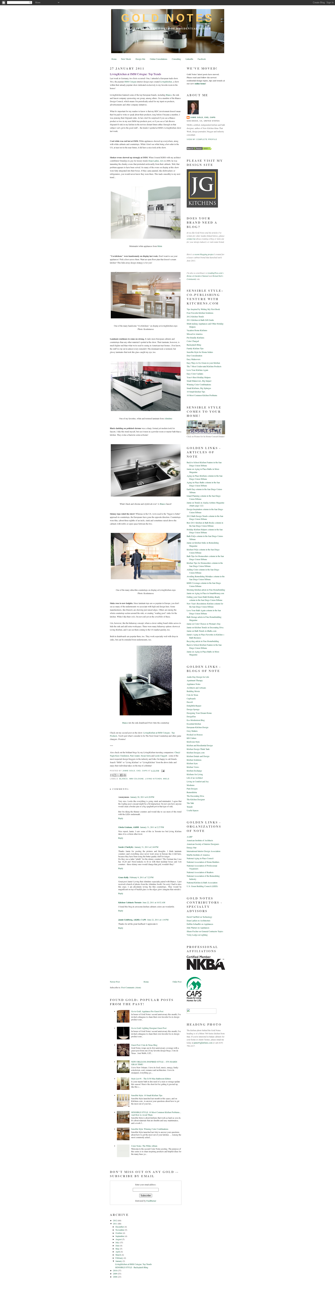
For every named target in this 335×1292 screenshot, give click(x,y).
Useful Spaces (193, 810)
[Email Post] (162, 771)
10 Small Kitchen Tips (196, 391)
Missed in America (194, 334)
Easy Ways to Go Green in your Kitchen (203, 363)
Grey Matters (192, 731)
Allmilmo (168, 418)
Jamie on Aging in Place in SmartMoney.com (205, 593)
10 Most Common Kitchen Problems (202, 395)
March (118, 1254)
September (120, 1236)
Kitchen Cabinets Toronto (130, 902)
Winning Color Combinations (199, 384)
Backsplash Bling (194, 344)
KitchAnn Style (193, 741)
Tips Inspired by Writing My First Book (203, 309)
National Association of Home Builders (203, 862)
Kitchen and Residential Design (200, 745)
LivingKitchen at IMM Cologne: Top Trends (133, 1264)
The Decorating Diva (195, 796)
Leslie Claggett (161, 755)
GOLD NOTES (167, 18)
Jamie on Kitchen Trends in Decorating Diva (205, 627)
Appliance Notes (193, 684)
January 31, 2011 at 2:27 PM (152, 827)
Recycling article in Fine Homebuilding (203, 641)
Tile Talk (190, 803)
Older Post (177, 981)
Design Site (140, 59)
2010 (115, 1270)
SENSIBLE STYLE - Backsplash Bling (131, 1267)
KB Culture (191, 738)
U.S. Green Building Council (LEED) (202, 886)
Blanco (169, 95)
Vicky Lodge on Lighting (197, 935)
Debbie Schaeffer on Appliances (200, 924)
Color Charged (193, 341)
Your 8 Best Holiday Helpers (199, 377)
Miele (159, 246)
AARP (189, 836)
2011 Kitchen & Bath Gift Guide (200, 320)
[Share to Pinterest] (124, 775)
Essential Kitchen (194, 724)
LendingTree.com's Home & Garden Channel (205, 274)
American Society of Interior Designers (203, 844)
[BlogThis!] (115, 775)
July (118, 1242)
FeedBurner (151, 1200)
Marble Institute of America (198, 855)
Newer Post (115, 981)
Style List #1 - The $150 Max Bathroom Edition (151, 1078)
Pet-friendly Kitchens (195, 337)
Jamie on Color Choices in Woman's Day (204, 623)
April (118, 1251)
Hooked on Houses (195, 734)
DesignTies (191, 716)
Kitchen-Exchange (194, 770)
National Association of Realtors (200, 872)
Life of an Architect (195, 778)
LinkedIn (189, 59)
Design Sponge (193, 709)
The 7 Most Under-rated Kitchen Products (204, 366)
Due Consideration (194, 355)
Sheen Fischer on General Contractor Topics (205, 931)
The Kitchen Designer (196, 799)
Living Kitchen (153, 779)
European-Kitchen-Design (197, 727)
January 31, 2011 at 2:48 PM (146, 847)
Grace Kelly (123, 877)
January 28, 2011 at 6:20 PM (142, 797)
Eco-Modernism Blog (196, 720)
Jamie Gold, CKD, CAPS (202, 117)
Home (114, 59)
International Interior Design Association (203, 851)
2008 (115, 1276)
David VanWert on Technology (199, 917)
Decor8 (190, 702)
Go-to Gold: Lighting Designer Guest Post (148, 1028)
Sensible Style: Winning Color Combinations (149, 1129)
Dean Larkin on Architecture (198, 920)
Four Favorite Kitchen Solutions (200, 313)
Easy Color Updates (195, 373)
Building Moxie (193, 691)
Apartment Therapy (195, 680)
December (120, 1226)
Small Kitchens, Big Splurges (199, 388)
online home (200, 83)
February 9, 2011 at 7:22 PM (142, 877)
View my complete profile (202, 139)
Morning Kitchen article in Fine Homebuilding (206, 589)
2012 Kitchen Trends (195, 316)
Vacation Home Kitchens (197, 330)
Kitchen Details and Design (198, 756)
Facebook (202, 59)
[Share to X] (118, 775)
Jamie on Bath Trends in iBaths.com (201, 631)
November (120, 1230)
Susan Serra (146, 755)
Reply (120, 818)
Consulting (176, 59)
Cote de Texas (192, 695)
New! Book (126, 59)
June (118, 1245)
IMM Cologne (130, 81)
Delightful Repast (194, 705)
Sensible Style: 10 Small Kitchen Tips (146, 1095)
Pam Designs (192, 788)
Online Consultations (158, 59)
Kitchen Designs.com (195, 752)
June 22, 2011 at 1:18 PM (158, 919)
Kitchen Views (193, 767)
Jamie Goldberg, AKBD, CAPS (132, 919)
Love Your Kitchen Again (197, 370)
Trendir (190, 806)
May (118, 1248)
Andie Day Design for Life (198, 677)
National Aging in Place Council (200, 858)
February (120, 1258)
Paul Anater (135, 755)
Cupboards (191, 698)
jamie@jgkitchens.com (203, 1042)
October (119, 1233)
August (119, 1239)
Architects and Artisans (196, 687)
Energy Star (191, 847)
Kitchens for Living (195, 774)
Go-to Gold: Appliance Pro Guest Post (147, 1011)
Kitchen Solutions (194, 760)
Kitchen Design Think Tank (198, 749)
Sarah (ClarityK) (125, 847)
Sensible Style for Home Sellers (200, 352)
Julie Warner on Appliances (198, 927)
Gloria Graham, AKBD (128, 827)
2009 (115, 1273)
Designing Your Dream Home (199, 713)
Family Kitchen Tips (195, 348)
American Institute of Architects (200, 840)
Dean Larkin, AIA (156, 160)
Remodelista (192, 792)
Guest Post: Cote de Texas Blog (144, 1045)
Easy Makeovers (193, 359)
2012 (115, 1220)
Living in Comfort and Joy (198, 781)
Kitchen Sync (192, 763)
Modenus (191, 785)
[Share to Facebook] (121, 775)
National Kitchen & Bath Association (202, 882)
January (119, 1261)
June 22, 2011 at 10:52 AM (154, 902)
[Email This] (111, 775)
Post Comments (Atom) (131, 987)
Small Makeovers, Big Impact (199, 381)
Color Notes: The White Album (144, 1146)
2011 (115, 1223)
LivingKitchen (166, 81)
